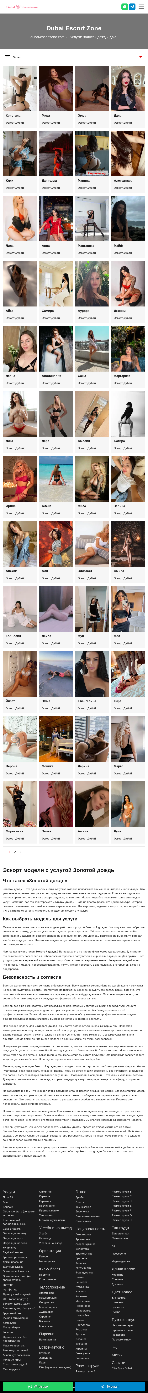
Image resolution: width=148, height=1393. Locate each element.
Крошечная (46, 1326)
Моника (47, 766)
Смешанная (83, 1221)
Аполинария (51, 376)
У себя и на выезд (50, 1242)
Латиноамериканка (88, 1216)
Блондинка (118, 1297)
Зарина (119, 506)
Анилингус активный (16, 1350)
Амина (83, 831)
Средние (117, 1279)
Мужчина (44, 1352)
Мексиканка (83, 1301)
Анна (46, 245)
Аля (45, 571)
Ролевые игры (12, 1359)
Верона (11, 766)
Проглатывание (49, 1210)
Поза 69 (8, 1197)
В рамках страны (122, 1330)
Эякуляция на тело (15, 1242)
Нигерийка (82, 1315)
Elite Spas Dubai (122, 1368)
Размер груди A (85, 1371)
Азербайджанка (85, 1243)
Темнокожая (83, 1206)
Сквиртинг (45, 1191)
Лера (45, 441)
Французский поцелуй (17, 1294)
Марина (84, 180)
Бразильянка (84, 1253)
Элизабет (85, 571)
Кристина (13, 115)
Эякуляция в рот (13, 1238)
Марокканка (83, 1310)
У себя (43, 1233)
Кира (117, 701)
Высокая (44, 1321)
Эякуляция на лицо (15, 1233)
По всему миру (121, 1339)
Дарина (83, 766)
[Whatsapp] (124, 6)
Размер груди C (122, 1196)
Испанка (81, 1338)
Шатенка (117, 1302)
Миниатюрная (48, 1307)
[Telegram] (132, 6)
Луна (117, 831)
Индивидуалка (121, 1261)
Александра (123, 180)
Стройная (45, 1316)
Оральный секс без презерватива (15, 1338)
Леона (10, 376)
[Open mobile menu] (141, 7)
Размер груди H (122, 1220)
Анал (6, 1202)
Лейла (46, 636)
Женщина (45, 1357)
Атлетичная (46, 1292)
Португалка (83, 1324)
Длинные (117, 1284)
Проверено (119, 1253)
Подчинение (47, 1205)
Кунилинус (9, 1247)
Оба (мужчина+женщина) (55, 1367)
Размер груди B (121, 1191)
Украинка (81, 1348)
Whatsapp (41, 1386)
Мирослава (14, 831)
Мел (117, 636)
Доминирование (13, 1261)
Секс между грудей (15, 1364)
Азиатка (80, 1202)
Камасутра (9, 1322)
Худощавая (46, 1311)
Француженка (84, 1272)
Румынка (81, 1329)
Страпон (44, 1196)
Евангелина (87, 701)
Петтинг (8, 1284)
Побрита (44, 1274)
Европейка (82, 1211)
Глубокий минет (13, 1252)
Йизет (10, 701)
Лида (9, 245)
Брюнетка (118, 1307)
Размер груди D (122, 1201)
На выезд (45, 1238)
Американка (83, 1234)
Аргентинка (83, 1239)
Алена (46, 506)
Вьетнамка (82, 1358)
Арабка (80, 1197)
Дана (117, 115)
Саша (82, 376)
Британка (81, 1258)
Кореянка (81, 1296)
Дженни (120, 310)
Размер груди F (121, 1210)
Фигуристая (46, 1302)
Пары (42, 1362)
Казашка (81, 1291)
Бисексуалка (47, 1261)
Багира (119, 441)
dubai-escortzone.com (47, 37)
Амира (119, 571)
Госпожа (8, 1332)
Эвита (46, 831)
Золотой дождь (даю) (16, 1303)
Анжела (12, 571)
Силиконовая (120, 1238)
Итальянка (82, 1286)
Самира (48, 310)
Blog (114, 1347)
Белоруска (82, 1248)
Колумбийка (83, 1267)
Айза (9, 310)
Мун (81, 636)
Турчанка (81, 1343)
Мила (82, 506)
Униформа (46, 1215)
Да (113, 1245)
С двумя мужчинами (52, 1220)
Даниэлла (49, 180)
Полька (80, 1320)
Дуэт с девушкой (13, 1266)
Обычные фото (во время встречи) (19, 1213)
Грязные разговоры (15, 1257)
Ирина (11, 506)
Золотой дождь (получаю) (19, 1308)
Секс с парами (12, 1228)
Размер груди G (122, 1215)
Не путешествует (122, 1325)
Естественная (47, 1279)
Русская (81, 1334)
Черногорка (83, 1305)
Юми (9, 180)
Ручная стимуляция (15, 1317)
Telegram (113, 1386)
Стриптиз (45, 1201)
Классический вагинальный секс (14, 1222)
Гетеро (43, 1256)
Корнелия (13, 636)
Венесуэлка (83, 1353)
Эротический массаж (16, 1271)
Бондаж (8, 1206)
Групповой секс (12, 1313)
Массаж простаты (14, 1345)
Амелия (84, 441)
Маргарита (86, 245)
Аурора (83, 310)
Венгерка (81, 1281)
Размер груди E (121, 1205)
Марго (118, 766)
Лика (9, 441)
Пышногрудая (48, 1297)
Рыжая (116, 1311)
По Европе (118, 1334)
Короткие (117, 1274)
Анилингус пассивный (16, 1354)
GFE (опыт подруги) (15, 1298)
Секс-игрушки (11, 1369)
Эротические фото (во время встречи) (17, 1278)
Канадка (81, 1263)
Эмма (82, 115)
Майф (118, 245)
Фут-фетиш (10, 1289)
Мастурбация (11, 1327)
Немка (80, 1277)
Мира (46, 115)
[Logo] (22, 6)
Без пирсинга (47, 1339)
